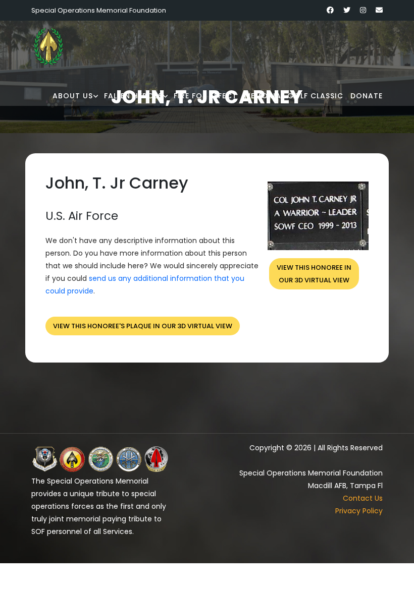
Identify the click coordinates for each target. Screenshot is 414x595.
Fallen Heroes (133, 96)
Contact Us (363, 498)
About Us (73, 96)
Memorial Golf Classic (293, 96)
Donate (366, 96)
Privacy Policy (359, 511)
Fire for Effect (205, 96)
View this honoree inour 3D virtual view (314, 274)
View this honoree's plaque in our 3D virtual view (142, 326)
